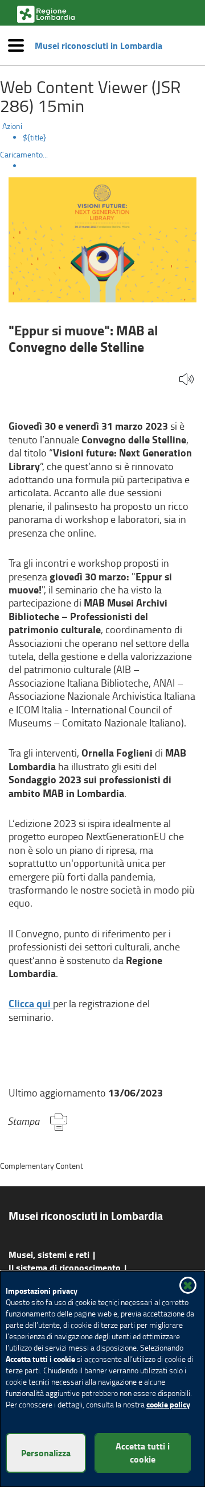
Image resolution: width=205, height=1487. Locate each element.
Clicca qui (31, 1003)
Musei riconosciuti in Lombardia (98, 45)
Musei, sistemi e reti (49, 1254)
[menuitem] (114, 137)
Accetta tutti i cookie (143, 1452)
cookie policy (168, 1404)
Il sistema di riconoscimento (65, 1267)
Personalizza (46, 1452)
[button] (186, 380)
